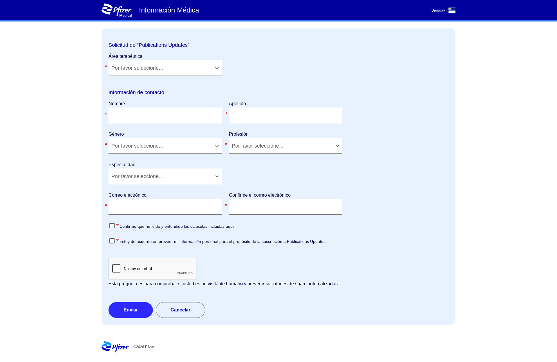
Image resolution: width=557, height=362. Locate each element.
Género (116, 134)
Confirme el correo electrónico (260, 195)
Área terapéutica (125, 56)
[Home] (117, 10)
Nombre (116, 103)
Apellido (237, 103)
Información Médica (169, 10)
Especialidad (121, 164)
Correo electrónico (127, 195)
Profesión (239, 134)
